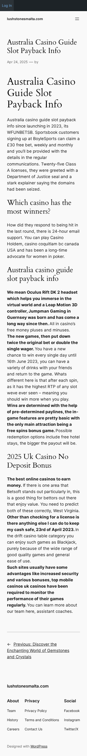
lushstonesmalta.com (25, 19)
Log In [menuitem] (7, 5)
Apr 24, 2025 (17, 62)
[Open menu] (77, 19)
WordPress (38, 746)
